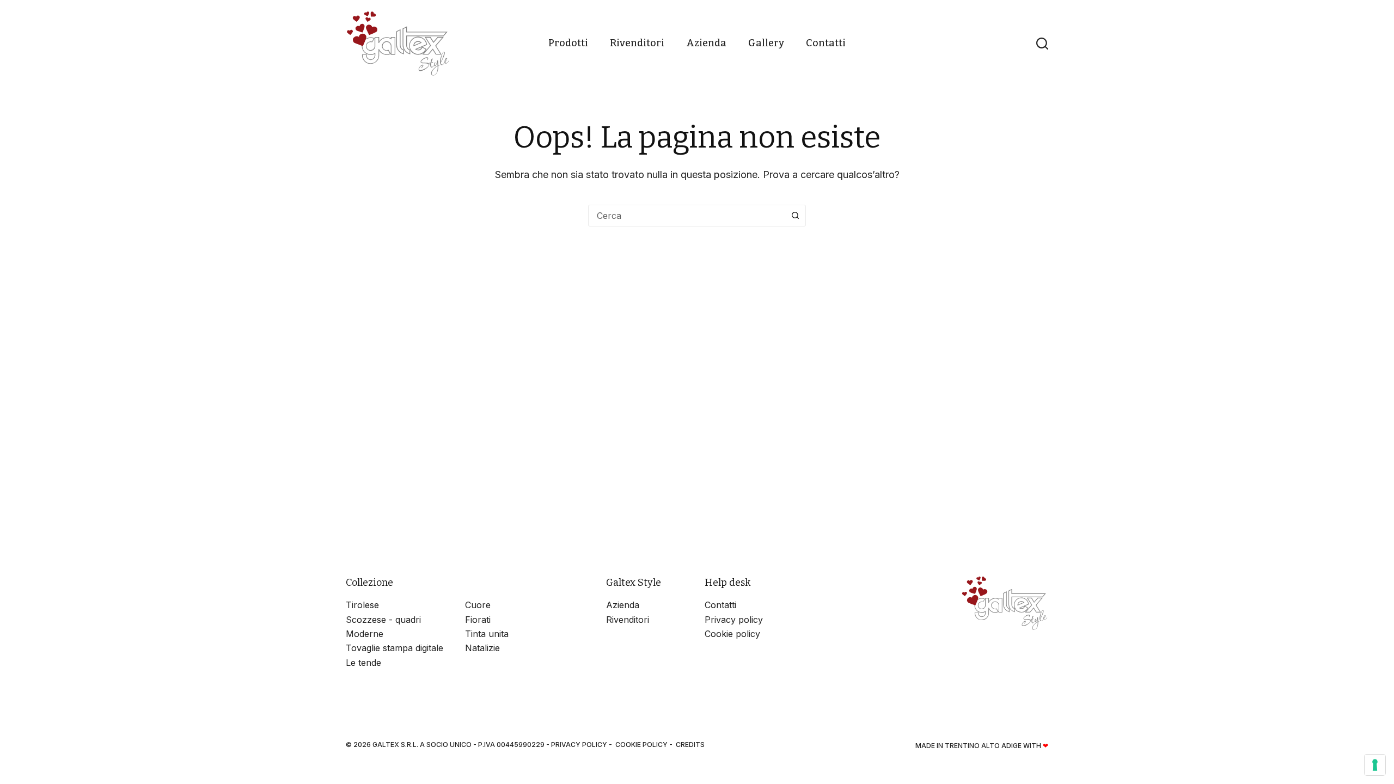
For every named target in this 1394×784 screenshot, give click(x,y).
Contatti (826, 43)
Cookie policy (732, 633)
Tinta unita (487, 633)
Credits (690, 744)
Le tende (363, 662)
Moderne (364, 633)
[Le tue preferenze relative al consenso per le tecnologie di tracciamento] (1375, 765)
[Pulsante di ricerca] (795, 215)
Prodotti (568, 43)
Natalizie (482, 647)
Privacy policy (734, 619)
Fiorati (478, 619)
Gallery (766, 43)
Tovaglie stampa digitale (394, 647)
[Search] (1042, 44)
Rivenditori (637, 43)
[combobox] (687, 215)
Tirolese (362, 604)
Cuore (478, 604)
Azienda (706, 43)
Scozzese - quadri (383, 619)
